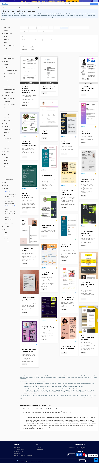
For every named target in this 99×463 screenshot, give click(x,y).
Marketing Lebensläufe (10, 211)
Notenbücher (7, 101)
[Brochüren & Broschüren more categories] (2, 46)
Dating (51, 27)
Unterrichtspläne (8, 129)
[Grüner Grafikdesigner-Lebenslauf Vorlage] (49, 208)
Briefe (5, 135)
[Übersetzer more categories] (2, 239)
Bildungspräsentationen (9, 89)
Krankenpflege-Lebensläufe (10, 213)
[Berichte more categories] (2, 189)
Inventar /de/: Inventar (9, 111)
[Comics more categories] (2, 77)
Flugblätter (6, 95)
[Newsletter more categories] (2, 148)
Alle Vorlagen (7, 27)
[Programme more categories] (2, 176)
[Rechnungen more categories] (2, 117)
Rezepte (6, 185)
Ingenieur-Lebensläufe (9, 203)
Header (5, 107)
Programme (7, 176)
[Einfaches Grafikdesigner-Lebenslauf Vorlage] (49, 113)
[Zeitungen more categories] (2, 151)
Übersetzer (6, 238)
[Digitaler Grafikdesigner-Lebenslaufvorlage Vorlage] (29, 332)
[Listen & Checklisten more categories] (2, 139)
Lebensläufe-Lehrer (9, 223)
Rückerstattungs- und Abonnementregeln (22, 455)
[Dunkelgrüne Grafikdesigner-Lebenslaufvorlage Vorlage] (29, 177)
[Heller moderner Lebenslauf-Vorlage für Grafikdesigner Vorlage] (88, 265)
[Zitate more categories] (2, 182)
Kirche (25, 4)
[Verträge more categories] (2, 80)
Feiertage (42, 4)
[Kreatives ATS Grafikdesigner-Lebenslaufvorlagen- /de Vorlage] (29, 125)
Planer (5, 160)
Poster (5, 169)
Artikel (5, 36)
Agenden (6, 30)
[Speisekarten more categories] (2, 145)
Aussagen (6, 235)
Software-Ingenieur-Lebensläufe (9, 220)
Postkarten (6, 166)
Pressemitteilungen (8, 173)
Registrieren (94, 4)
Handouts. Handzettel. (9, 104)
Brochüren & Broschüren (9, 45)
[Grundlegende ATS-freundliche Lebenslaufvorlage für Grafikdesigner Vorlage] (29, 70)
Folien (5, 232)
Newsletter (6, 148)
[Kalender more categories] (2, 61)
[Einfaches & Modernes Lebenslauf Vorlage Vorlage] (49, 70)
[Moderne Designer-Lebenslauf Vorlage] (49, 158)
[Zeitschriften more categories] (2, 123)
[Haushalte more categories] (2, 49)
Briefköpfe (6, 132)
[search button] (69, 4)
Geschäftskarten (8, 52)
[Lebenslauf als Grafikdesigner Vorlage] (88, 115)
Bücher (5, 42)
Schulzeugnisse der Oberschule (9, 208)
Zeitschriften (7, 123)
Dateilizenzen (16, 447)
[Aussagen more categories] (2, 236)
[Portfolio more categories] (2, 164)
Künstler (39, 27)
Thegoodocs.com (5, 7)
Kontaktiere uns (39, 449)
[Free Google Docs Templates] (5, 4)
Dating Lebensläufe (9, 201)
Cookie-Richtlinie (17, 453)
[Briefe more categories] (2, 136)
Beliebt (94, 53)
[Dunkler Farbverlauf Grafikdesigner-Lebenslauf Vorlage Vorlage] (88, 215)
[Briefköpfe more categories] (2, 133)
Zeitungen (6, 151)
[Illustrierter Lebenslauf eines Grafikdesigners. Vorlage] (69, 329)
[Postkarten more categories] (2, 167)
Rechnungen (7, 117)
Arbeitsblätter (7, 241)
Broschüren (6, 39)
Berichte (6, 188)
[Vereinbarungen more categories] (2, 34)
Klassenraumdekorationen (10, 73)
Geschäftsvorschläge (9, 58)
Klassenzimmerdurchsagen (10, 70)
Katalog (6, 64)
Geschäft (20, 4)
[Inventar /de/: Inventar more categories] (2, 111)
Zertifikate (6, 67)
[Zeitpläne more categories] (2, 226)
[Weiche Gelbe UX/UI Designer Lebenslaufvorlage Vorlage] (69, 174)
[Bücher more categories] (2, 43)
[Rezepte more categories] (2, 185)
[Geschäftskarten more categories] (2, 52)
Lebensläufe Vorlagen (16, 7)
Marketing (86, 27)
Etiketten (6, 126)
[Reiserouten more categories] (2, 120)
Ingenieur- (57, 27)
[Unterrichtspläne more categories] (2, 130)
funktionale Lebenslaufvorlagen (43, 397)
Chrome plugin (39, 447)
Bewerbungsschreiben (9, 83)
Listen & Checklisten (8, 138)
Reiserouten (7, 120)
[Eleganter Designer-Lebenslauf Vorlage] (29, 232)
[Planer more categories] (2, 161)
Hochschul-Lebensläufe (10, 198)
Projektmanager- (33, 31)
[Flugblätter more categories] (2, 96)
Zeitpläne (6, 226)
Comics (5, 76)
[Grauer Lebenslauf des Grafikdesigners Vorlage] (88, 162)
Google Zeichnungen (9, 98)
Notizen (6, 154)
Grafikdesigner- (64, 27)
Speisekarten (7, 145)
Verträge (6, 80)
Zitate (5, 182)
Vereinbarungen (8, 33)
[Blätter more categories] (2, 230)
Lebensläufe (7, 86)
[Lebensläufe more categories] (2, 86)
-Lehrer (50, 31)
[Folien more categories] (2, 233)
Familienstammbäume (9, 92)
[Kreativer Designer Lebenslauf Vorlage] (69, 227)
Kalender (6, 61)
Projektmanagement (9, 179)
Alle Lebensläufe (24, 27)
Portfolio (6, 163)
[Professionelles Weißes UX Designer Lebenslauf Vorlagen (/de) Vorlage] (29, 282)
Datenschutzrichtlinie (18, 451)
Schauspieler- (32, 27)
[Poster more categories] (2, 170)
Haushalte (6, 48)
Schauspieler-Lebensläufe (10, 194)
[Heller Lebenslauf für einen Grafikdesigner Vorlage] (69, 280)
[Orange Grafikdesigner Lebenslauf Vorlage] (49, 256)
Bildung (29, 4)
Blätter (5, 229)
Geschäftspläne (7, 55)
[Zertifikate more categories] (2, 68)
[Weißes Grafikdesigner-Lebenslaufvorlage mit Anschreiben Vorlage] (88, 319)
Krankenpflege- (24, 31)
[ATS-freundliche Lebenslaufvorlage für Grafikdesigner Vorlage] (88, 70)
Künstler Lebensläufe (9, 196)
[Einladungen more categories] (2, 114)
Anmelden (85, 4)
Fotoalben (6, 157)
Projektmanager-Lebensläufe (8, 216)
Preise (48, 4)
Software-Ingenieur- (43, 31)
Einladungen (7, 114)
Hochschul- (45, 27)
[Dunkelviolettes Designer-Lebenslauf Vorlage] (49, 309)
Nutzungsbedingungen (18, 449)
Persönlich (35, 4)
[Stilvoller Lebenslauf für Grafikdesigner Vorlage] (69, 125)
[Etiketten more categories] (2, 127)
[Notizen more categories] (2, 154)
